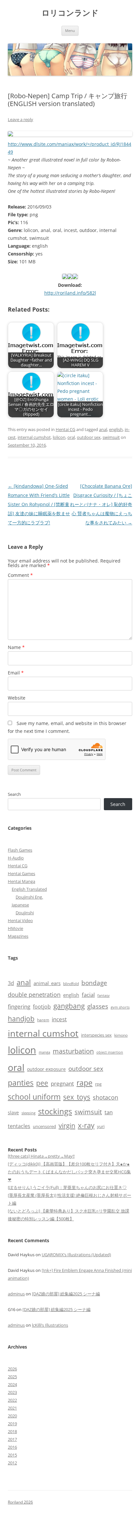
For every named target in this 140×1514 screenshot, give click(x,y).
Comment (20, 575)
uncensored (44, 1126)
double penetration (34, 994)
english (116, 429)
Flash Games (20, 850)
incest (59, 1019)
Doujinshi (25, 913)
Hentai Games (21, 873)
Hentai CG (65, 429)
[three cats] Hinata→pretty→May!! (41, 1156)
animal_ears (47, 983)
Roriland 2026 (20, 1502)
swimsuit (111, 437)
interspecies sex (96, 1035)
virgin (67, 1125)
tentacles (19, 1126)
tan (109, 1112)
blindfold (71, 983)
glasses (97, 1006)
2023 (12, 1392)
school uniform (34, 1096)
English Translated (29, 889)
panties (21, 1082)
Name (16, 647)
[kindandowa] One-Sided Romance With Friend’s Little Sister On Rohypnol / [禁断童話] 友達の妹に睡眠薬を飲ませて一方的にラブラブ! (39, 504)
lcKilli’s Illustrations (50, 1325)
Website (16, 698)
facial (88, 994)
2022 (12, 1400)
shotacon (105, 1097)
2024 (12, 1384)
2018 (12, 1431)
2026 (12, 1369)
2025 (12, 1377)
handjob (21, 1018)
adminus (16, 1294)
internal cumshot (34, 437)
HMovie (15, 928)
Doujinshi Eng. (29, 897)
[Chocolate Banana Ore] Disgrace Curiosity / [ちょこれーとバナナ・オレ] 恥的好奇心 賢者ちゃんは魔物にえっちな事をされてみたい (101, 504)
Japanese (20, 905)
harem (43, 1020)
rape (84, 1083)
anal (103, 429)
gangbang (69, 1006)
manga (44, 1052)
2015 (12, 1455)
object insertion (109, 1052)
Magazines (18, 936)
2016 (12, 1447)
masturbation (73, 1051)
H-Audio (16, 858)
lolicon (59, 437)
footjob (42, 1006)
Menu (70, 30)
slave (13, 1112)
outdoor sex (89, 437)
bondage (94, 982)
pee (42, 1083)
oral (71, 437)
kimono (121, 1035)
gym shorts (120, 1007)
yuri (101, 1126)
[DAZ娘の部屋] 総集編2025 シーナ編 (66, 1294)
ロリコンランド (70, 13)
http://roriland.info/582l (70, 293)
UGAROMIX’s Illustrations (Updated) (76, 1255)
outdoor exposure (46, 1069)
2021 (12, 1408)
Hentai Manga (21, 881)
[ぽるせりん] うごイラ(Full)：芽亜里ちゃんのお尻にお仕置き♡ (67, 1187)
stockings (55, 1111)
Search (14, 794)
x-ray (86, 1125)
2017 (12, 1439)
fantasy (103, 995)
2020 (12, 1416)
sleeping (28, 1112)
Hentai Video (20, 920)
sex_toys (76, 1097)
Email (16, 673)
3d (11, 983)
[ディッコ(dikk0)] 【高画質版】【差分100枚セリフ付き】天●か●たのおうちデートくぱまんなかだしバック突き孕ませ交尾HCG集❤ (69, 1171)
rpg (98, 1084)
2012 (12, 1463)
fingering (19, 1006)
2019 (12, 1424)
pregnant (62, 1083)
